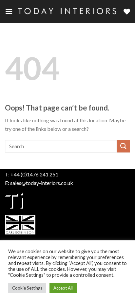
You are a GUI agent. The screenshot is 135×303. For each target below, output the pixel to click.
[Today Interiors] (68, 11)
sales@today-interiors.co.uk (41, 183)
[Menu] (9, 11)
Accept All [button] (63, 288)
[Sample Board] (127, 11)
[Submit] (123, 146)
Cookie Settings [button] (27, 288)
